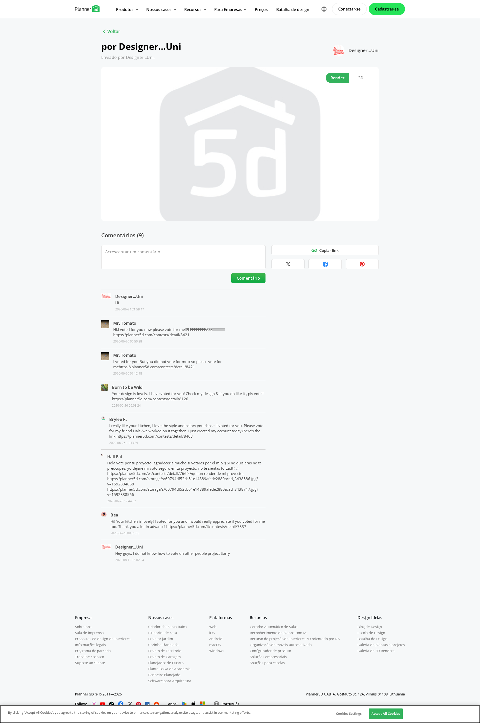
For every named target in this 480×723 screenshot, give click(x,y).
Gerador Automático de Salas (274, 626)
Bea (114, 515)
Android (215, 638)
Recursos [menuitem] (193, 9)
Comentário (248, 278)
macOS (215, 644)
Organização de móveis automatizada (281, 644)
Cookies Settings (349, 713)
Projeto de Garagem (164, 656)
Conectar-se (349, 9)
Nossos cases (161, 617)
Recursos (258, 617)
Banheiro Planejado (164, 674)
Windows (216, 650)
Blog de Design (370, 626)
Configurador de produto (270, 650)
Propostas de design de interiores (102, 638)
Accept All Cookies (386, 713)
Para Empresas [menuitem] (228, 9)
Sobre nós (83, 626)
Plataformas (220, 617)
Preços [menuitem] (261, 9)
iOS (212, 632)
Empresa (83, 617)
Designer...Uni (363, 50)
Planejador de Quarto (166, 662)
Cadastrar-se (387, 9)
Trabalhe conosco (89, 656)
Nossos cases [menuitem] (159, 9)
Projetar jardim (160, 638)
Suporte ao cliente (90, 662)
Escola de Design (371, 632)
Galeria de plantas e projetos (381, 644)
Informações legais (90, 644)
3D (361, 78)
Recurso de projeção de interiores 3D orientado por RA (295, 638)
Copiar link (329, 250)
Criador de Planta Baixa (167, 626)
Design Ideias (370, 617)
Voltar (113, 31)
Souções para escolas (267, 662)
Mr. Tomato (124, 323)
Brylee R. (118, 419)
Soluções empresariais (268, 656)
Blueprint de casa (162, 632)
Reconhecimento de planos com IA (278, 632)
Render (337, 78)
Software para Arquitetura (170, 680)
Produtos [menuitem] (125, 9)
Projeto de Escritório (164, 650)
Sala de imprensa (89, 632)
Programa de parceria (93, 650)
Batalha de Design (373, 638)
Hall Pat (114, 456)
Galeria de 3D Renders (376, 650)
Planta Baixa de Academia (169, 668)
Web (213, 626)
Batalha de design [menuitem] (292, 9)
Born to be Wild (127, 387)
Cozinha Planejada (163, 644)
